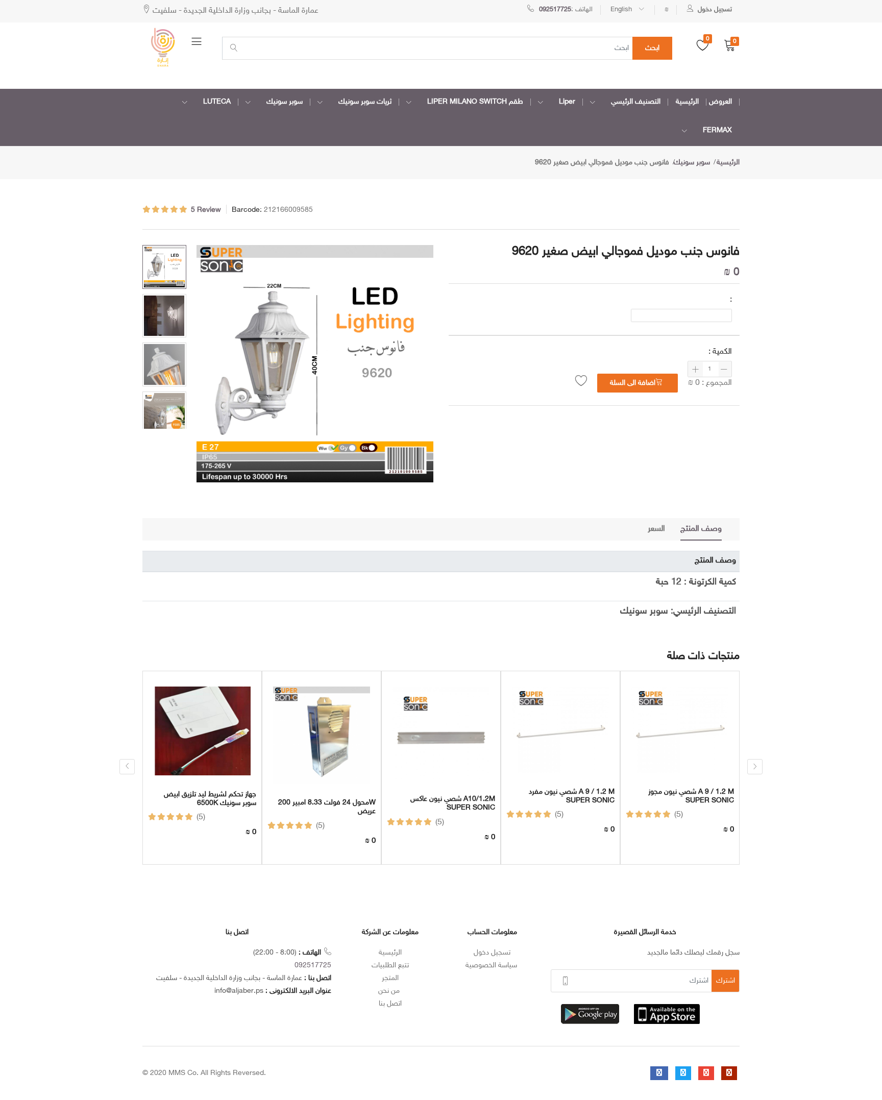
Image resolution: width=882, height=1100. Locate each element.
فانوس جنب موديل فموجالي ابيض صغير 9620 (602, 162)
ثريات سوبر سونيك (364, 101)
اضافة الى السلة (632, 383)
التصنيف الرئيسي (635, 101)
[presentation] (127, 766)
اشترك (725, 980)
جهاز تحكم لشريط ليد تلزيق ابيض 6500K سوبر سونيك (210, 799)
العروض (720, 101)
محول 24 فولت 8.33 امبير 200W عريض (327, 807)
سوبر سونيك (284, 101)
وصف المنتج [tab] (701, 529)
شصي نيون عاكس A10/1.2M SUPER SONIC (452, 803)
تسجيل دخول (492, 952)
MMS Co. (183, 1073)
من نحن (390, 991)
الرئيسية (687, 101)
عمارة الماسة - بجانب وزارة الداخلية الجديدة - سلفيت (234, 11)
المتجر (390, 978)
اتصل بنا (390, 1003)
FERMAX (717, 130)
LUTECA (217, 101)
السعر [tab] (656, 529)
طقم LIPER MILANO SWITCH (475, 101)
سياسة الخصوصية (492, 965)
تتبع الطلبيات (390, 965)
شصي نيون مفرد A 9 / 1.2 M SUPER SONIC (572, 796)
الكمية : (720, 352)
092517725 (313, 965)
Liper (567, 101)
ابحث (652, 48)
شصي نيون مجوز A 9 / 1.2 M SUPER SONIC (691, 796)
